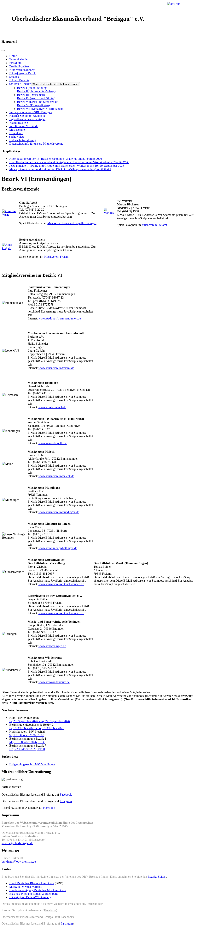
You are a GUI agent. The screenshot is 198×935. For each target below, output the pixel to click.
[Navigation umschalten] (3, 50)
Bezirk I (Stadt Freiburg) (32, 87)
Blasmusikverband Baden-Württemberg (33, 893)
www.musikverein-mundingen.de (58, 512)
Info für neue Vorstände (23, 126)
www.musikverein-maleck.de (56, 476)
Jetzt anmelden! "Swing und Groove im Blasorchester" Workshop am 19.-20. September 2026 (66, 165)
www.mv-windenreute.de (54, 682)
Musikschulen (17, 129)
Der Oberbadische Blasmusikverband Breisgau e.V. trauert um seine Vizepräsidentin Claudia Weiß (69, 162)
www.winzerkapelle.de (52, 443)
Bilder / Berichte (19, 80)
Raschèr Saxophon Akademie (27, 115)
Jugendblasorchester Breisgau (27, 119)
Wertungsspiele (18, 122)
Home (13, 56)
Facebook (66, 794)
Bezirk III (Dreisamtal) (31, 94)
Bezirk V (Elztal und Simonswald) (38, 101)
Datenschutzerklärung (22, 140)
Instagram (66, 801)
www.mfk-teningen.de (52, 646)
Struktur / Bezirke (20, 84)
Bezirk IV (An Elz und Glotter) (36, 98)
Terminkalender (18, 59)
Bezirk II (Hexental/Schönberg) (36, 91)
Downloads (16, 133)
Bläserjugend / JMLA (22, 73)
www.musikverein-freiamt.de (56, 368)
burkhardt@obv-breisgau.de (19, 861)
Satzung (14, 76)
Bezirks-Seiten (157, 876)
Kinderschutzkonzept (22, 69)
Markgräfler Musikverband (25, 886)
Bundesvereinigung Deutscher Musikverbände (37, 890)
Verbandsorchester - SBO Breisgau (30, 112)
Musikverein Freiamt (154, 225)
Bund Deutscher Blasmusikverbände (31, 883)
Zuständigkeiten (19, 66)
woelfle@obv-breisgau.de (17, 843)
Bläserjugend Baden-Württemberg (30, 897)
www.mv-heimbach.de (52, 407)
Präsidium (15, 62)
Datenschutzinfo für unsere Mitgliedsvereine (36, 143)
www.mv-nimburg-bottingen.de (57, 548)
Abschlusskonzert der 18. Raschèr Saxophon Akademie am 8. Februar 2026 (55, 158)
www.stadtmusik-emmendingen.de (59, 318)
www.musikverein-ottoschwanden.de (61, 584)
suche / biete (16, 136)
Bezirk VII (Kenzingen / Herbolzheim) (40, 108)
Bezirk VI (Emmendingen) (33, 105)
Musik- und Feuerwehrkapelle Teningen (71, 223)
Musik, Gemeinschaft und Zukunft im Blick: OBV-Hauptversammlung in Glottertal (60, 169)
